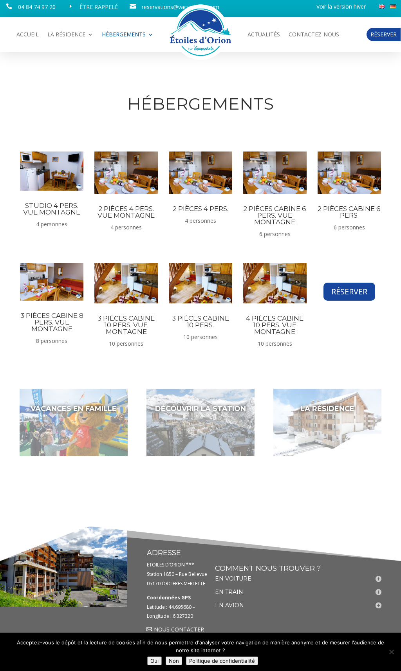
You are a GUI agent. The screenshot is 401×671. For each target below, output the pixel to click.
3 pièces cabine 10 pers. (200, 321)
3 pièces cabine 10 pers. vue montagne (126, 325)
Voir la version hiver (341, 7)
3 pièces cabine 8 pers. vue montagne (51, 322)
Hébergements (124, 35)
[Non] (391, 652)
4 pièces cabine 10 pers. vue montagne (274, 325)
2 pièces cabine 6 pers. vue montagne (274, 215)
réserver (349, 291)
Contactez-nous (314, 35)
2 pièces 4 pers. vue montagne (126, 212)
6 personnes (275, 234)
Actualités (263, 35)
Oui (154, 661)
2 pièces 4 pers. (200, 209)
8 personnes (51, 341)
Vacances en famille (74, 408)
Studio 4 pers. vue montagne (51, 209)
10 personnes (126, 343)
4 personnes (51, 224)
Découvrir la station (200, 408)
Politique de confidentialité (222, 661)
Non (174, 661)
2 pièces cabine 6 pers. (349, 212)
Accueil (27, 35)
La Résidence (66, 35)
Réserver (383, 34)
